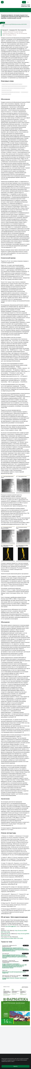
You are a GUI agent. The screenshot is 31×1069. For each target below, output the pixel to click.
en (28, 2)
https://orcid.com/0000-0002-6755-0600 (12, 938)
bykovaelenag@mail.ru (10, 926)
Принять (15, 1066)
